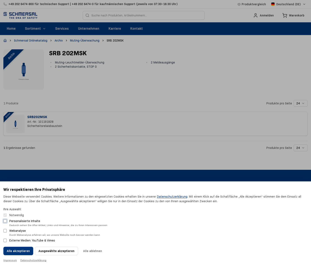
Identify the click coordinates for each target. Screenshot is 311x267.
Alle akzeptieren (18, 251)
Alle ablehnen (92, 251)
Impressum (10, 260)
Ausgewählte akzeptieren (56, 251)
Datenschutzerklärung (172, 196)
